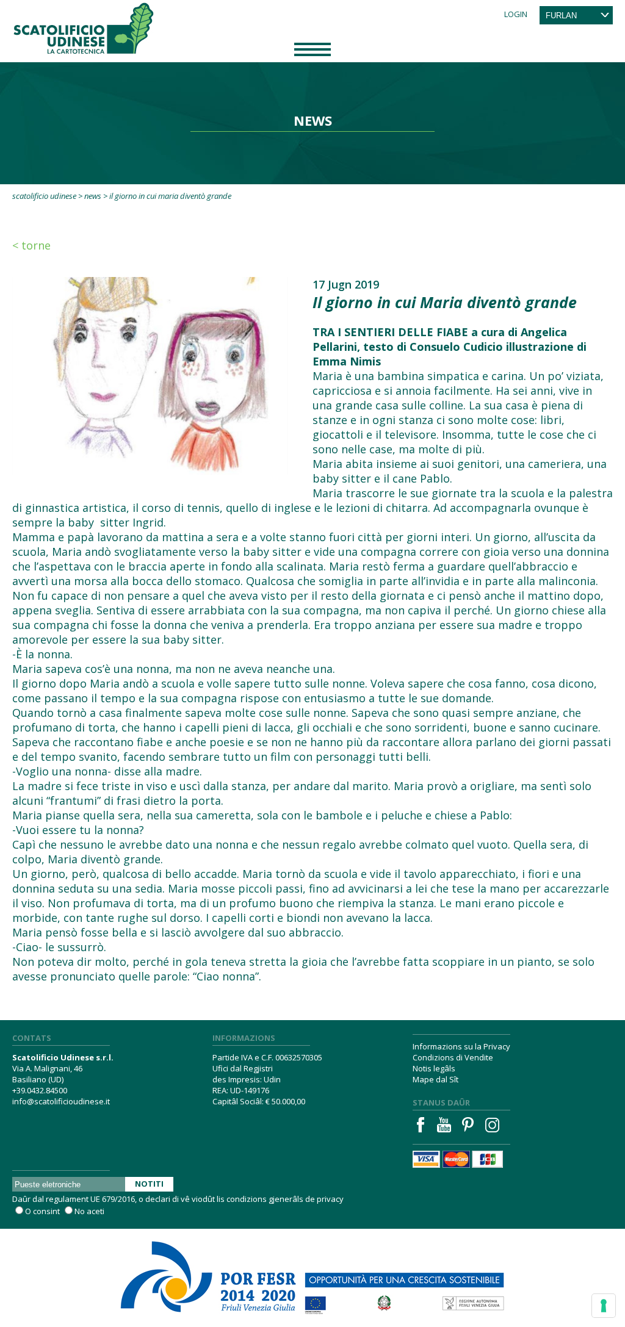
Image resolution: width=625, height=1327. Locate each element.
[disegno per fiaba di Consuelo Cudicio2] (150, 374)
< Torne (31, 245)
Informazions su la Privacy (461, 1046)
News (92, 195)
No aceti (89, 1211)
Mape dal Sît (435, 1079)
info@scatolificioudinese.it (61, 1101)
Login (515, 14)
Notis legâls (434, 1068)
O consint (42, 1211)
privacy (330, 1198)
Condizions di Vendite (453, 1057)
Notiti (149, 1183)
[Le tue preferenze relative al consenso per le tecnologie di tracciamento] (603, 1305)
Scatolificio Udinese (44, 195)
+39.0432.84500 (39, 1090)
